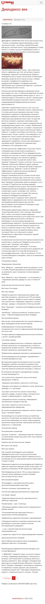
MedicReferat (7, 19)
